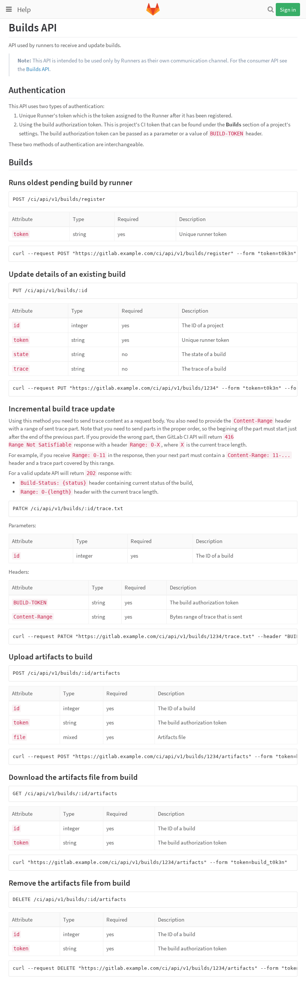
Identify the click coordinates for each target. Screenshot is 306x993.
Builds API (37, 69)
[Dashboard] (153, 14)
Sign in (288, 9)
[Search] (270, 9)
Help (24, 9)
